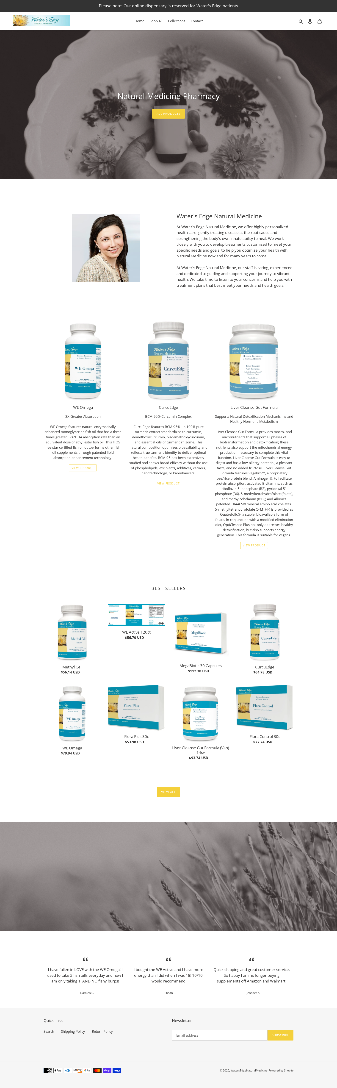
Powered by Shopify (280, 1070)
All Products (168, 113)
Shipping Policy (73, 1031)
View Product (83, 468)
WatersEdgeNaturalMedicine (249, 1070)
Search (49, 1031)
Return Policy (102, 1031)
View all (168, 792)
